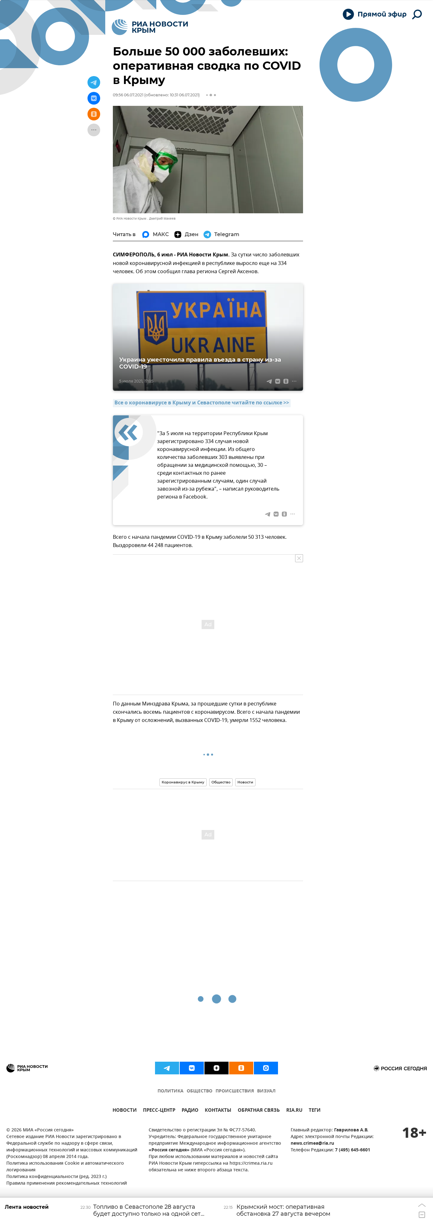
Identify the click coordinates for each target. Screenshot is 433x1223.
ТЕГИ (314, 1111)
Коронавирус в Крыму (183, 782)
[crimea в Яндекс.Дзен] (216, 1068)
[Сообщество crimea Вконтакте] (192, 1068)
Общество (220, 782)
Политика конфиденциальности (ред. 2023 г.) (56, 1177)
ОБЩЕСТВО (199, 1091)
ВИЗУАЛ (266, 1091)
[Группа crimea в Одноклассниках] (241, 1068)
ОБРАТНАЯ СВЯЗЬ (259, 1111)
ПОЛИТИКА (171, 1091)
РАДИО (190, 1111)
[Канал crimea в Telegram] (167, 1068)
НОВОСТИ (125, 1111)
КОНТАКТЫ (218, 1111)
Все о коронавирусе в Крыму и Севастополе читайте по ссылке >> (201, 403)
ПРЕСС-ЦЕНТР (159, 1111)
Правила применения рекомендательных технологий (66, 1183)
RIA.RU (294, 1111)
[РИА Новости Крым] (150, 27)
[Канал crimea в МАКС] (266, 1068)
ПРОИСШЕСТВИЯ (235, 1091)
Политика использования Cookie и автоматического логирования (65, 1167)
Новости (245, 782)
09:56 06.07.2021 (128, 95)
